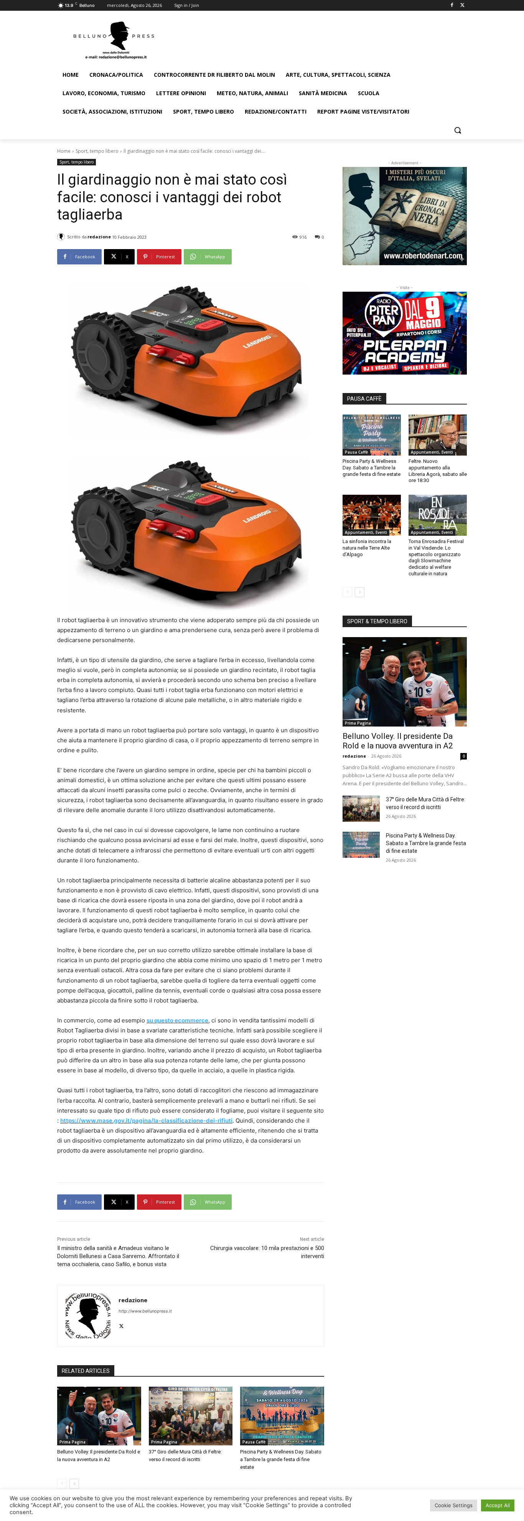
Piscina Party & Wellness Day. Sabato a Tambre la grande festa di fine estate (280, 1459)
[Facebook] (451, 5)
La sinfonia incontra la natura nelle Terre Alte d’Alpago (367, 547)
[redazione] (62, 237)
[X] (462, 5)
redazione (99, 236)
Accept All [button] (498, 1505)
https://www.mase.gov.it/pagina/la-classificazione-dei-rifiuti (146, 1120)
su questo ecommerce (177, 1020)
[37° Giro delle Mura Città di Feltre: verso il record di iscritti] (191, 1416)
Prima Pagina (72, 1442)
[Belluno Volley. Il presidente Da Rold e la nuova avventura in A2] (99, 1416)
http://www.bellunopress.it (145, 1311)
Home (64, 151)
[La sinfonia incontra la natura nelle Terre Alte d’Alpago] (372, 515)
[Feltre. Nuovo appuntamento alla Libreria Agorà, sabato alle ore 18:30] (438, 435)
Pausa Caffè (253, 1442)
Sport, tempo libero (97, 151)
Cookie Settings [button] (454, 1505)
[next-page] (74, 1484)
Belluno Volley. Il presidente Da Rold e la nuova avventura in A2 (398, 741)
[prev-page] (62, 1484)
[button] (457, 130)
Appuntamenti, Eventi (432, 452)
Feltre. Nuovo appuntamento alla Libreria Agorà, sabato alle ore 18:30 (438, 471)
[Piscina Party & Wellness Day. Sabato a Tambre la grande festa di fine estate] (282, 1416)
